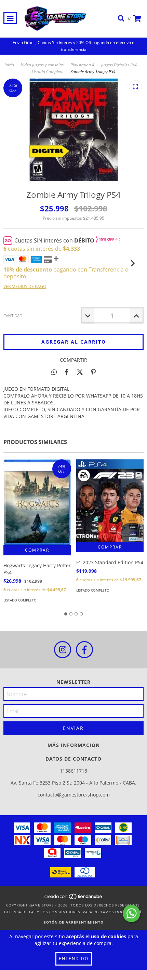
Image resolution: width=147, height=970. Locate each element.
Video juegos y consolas (42, 65)
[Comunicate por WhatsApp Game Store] (131, 913)
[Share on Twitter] (79, 372)
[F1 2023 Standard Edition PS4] (110, 500)
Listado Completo (48, 71)
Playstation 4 (82, 65)
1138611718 (73, 770)
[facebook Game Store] (84, 649)
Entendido (74, 958)
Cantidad (12, 316)
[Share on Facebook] (67, 372)
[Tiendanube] (74, 898)
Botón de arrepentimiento (73, 922)
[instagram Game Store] (62, 649)
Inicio (9, 65)
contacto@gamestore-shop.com (74, 794)
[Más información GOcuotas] (108, 240)
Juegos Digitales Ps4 (119, 65)
